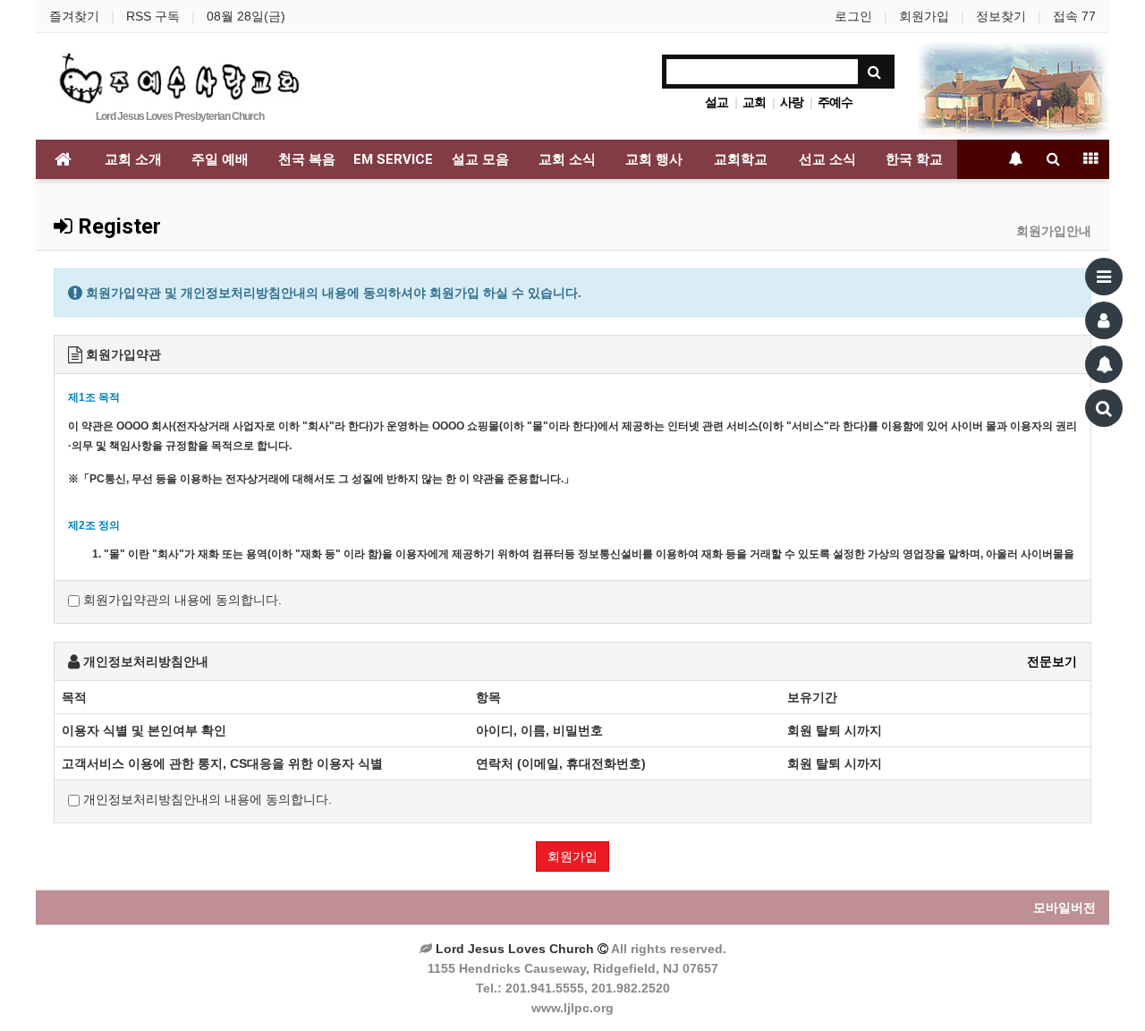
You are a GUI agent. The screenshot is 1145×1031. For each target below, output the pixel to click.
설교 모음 (480, 159)
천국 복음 (306, 159)
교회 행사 (654, 159)
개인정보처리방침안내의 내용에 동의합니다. (206, 799)
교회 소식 (567, 159)
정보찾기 (1001, 16)
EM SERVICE (393, 159)
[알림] (1104, 364)
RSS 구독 (153, 16)
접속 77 (1074, 16)
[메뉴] (1104, 276)
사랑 (791, 102)
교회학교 (741, 159)
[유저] (1104, 320)
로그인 (853, 16)
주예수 (835, 102)
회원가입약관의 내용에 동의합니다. (181, 599)
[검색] (1104, 408)
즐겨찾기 (74, 16)
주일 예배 (220, 159)
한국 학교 (914, 159)
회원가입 (924, 16)
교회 (754, 102)
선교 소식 (827, 159)
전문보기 (1052, 661)
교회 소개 (133, 159)
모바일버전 (1064, 907)
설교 (716, 102)
